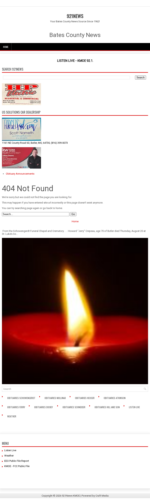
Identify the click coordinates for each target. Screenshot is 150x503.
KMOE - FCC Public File (16, 466)
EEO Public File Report (16, 460)
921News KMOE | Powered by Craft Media (85, 495)
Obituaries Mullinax (55, 398)
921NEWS (75, 15)
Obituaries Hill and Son (107, 407)
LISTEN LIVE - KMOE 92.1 (75, 61)
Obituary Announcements (20, 173)
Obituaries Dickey (44, 407)
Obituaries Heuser (85, 398)
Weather (12, 416)
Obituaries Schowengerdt (21, 398)
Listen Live (134, 407)
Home (5, 46)
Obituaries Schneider (74, 407)
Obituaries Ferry (16, 407)
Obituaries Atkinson (115, 398)
